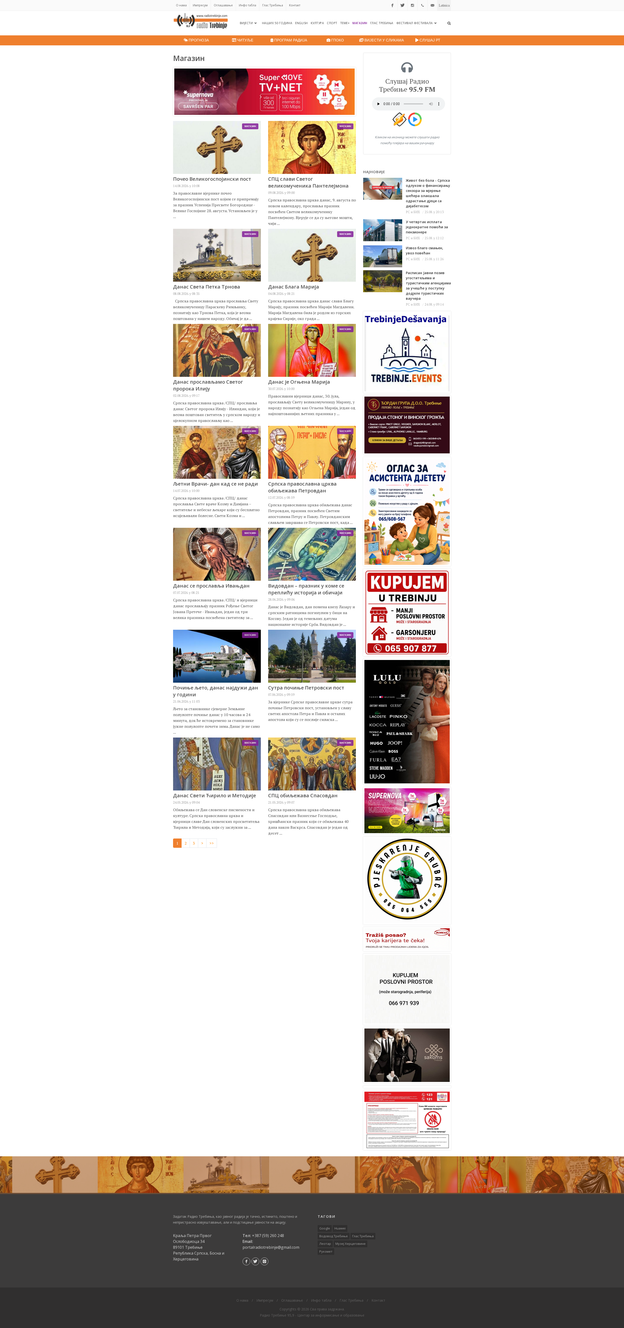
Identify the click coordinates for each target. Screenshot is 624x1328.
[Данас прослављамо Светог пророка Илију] (397, 1174)
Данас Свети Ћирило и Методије (214, 795)
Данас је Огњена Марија (299, 382)
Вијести (247, 23)
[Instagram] (412, 5)
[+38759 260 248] (422, 5)
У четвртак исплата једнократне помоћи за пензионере (427, 227)
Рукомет (325, 1251)
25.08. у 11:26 (434, 259)
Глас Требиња (272, 5)
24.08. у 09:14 (434, 304)
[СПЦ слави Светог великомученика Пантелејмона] (140, 1174)
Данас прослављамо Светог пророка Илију (208, 385)
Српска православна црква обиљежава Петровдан (302, 487)
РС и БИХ (413, 212)
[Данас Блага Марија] (312, 1174)
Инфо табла (247, 5)
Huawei (340, 1228)
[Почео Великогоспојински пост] (55, 1174)
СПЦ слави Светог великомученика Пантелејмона (308, 182)
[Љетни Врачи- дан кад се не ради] (569, 1174)
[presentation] (4, 1174)
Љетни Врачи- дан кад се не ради (215, 483)
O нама (181, 5)
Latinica (444, 5)
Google (324, 1228)
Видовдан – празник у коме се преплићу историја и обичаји (306, 589)
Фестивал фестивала (415, 23)
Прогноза (198, 40)
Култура (317, 23)
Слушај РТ (429, 40)
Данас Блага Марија (293, 286)
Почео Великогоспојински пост (212, 179)
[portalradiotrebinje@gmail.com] (432, 5)
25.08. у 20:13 (434, 212)
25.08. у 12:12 (434, 238)
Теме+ (345, 23)
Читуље (244, 40)
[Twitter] (402, 5)
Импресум (200, 5)
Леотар (325, 1243)
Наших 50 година (277, 23)
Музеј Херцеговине (350, 1243)
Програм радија (290, 40)
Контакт (294, 5)
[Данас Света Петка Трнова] (226, 1174)
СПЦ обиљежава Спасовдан (303, 795)
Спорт (332, 23)
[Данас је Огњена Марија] (483, 1174)
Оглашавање (223, 5)
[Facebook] (392, 5)
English (301, 23)
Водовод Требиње (333, 1236)
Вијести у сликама (383, 40)
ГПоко (337, 40)
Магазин (359, 23)
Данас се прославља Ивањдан (211, 585)
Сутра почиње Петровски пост (306, 687)
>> (211, 843)
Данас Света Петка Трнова (206, 286)
